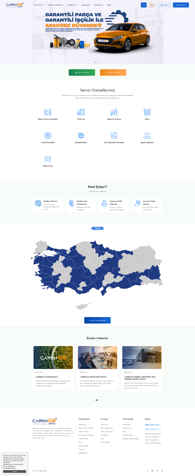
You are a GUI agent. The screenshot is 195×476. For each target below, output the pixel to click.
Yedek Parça (82, 424)
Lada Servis (40, 438)
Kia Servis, (40, 431)
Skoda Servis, (68, 431)
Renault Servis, (59, 431)
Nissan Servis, (54, 435)
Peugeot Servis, (49, 431)
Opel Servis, (44, 428)
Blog (102, 439)
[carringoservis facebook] (147, 471)
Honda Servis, (61, 428)
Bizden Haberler (105, 442)
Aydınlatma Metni (128, 435)
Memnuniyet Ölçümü (107, 432)
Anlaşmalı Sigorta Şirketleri (131, 439)
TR (144, 5)
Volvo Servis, (66, 433)
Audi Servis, (58, 433)
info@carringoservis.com (153, 429)
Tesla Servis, (63, 435)
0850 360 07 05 (152, 425)
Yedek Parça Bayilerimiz (55, 5)
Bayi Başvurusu (98, 5)
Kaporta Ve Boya (84, 432)
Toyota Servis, (52, 428)
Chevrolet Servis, (38, 433)
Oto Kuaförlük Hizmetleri (86, 435)
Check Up (81, 449)
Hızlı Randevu (181, 5)
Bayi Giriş (164, 5)
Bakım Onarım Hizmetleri (86, 428)
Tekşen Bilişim (43, 471)
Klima (80, 442)
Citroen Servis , (49, 433)
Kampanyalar (85, 5)
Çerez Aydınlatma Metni (9, 468)
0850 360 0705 (114, 72)
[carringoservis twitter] (152, 471)
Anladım (14, 471)
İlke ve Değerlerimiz (107, 428)
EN (152, 5)
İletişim (109, 5)
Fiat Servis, (36, 428)
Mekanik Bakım (83, 453)
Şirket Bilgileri (105, 435)
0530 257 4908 (83, 72)
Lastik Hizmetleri (83, 439)
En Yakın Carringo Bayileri (97, 320)
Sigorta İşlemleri (83, 446)
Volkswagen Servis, (43, 435)
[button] (96, 62)
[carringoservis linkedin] (161, 471)
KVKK (124, 432)
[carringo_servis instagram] (157, 471)
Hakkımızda (104, 424)
